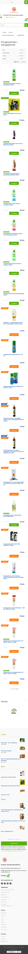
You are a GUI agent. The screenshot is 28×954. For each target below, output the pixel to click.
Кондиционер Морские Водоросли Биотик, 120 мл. (13, 387)
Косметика (4, 927)
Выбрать (22, 50)
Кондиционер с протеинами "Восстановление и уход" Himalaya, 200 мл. (13, 577)
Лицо (2, 920)
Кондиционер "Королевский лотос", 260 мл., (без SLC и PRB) (13, 641)
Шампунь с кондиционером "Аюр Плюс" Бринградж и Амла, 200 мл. (13, 323)
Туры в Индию (5, 897)
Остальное (4, 929)
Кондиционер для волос (8, 35)
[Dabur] (14, 711)
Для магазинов (5, 892)
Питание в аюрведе (6, 750)
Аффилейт (3, 894)
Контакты (3, 902)
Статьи (3, 936)
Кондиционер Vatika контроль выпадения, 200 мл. (12, 84)
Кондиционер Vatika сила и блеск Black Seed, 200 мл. (13, 144)
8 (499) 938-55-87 (5, 872)
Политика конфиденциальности (7, 905)
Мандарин (21, 55)
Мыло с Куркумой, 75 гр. (7, 831)
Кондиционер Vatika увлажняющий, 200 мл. (13, 294)
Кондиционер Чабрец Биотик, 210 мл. (13, 355)
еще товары (15, 689)
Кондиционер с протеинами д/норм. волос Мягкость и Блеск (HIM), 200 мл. (13, 483)
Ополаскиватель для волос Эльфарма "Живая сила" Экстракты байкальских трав (13, 451)
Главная (4, 32)
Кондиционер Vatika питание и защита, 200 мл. (12, 264)
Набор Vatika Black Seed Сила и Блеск (12, 114)
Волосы (10, 32)
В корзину (14, 93)
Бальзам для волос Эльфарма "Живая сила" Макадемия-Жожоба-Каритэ (13, 420)
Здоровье (3, 913)
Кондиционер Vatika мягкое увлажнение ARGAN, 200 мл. (11, 174)
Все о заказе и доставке (7, 890)
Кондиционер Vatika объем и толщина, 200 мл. (11, 204)
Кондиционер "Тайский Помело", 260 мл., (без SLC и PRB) (14, 608)
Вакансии (3, 899)
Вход (12, 2)
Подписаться (14, 843)
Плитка (17, 61)
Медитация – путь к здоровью (9, 742)
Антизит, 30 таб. (5, 794)
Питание (3, 924)
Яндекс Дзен (4, 941)
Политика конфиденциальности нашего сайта (12, 851)
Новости (3, 939)
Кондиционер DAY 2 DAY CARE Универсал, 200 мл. (11, 544)
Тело (2, 917)
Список (24, 61)
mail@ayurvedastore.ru (10, 17)
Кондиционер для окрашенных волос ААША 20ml (12, 515)
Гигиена (3, 915)
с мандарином (20, 35)
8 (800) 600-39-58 (5, 870)
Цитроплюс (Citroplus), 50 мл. (8, 777)
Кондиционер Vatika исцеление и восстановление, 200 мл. (13, 234)
